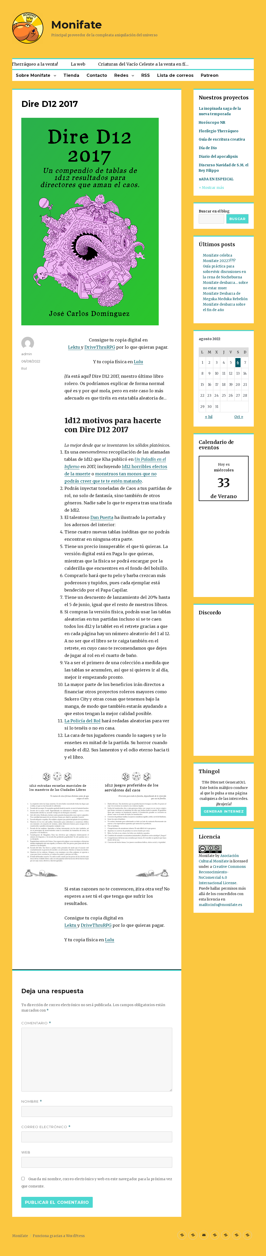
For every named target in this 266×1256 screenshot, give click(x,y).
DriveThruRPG (99, 347)
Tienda (71, 75)
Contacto (97, 75)
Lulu (138, 361)
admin (26, 354)
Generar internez (224, 811)
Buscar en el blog (214, 211)
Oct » (238, 417)
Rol (24, 368)
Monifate (76, 24)
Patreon (209, 75)
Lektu (74, 347)
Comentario (36, 1023)
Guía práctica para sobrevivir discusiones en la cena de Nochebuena (224, 271)
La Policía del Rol (82, 720)
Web (25, 1152)
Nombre (31, 1101)
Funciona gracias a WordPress (59, 1236)
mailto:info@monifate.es (220, 905)
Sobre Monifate (33, 75)
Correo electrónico (46, 1127)
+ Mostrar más (211, 188)
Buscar (237, 219)
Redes (121, 75)
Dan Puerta (101, 517)
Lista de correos (175, 75)
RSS (145, 75)
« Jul (208, 417)
